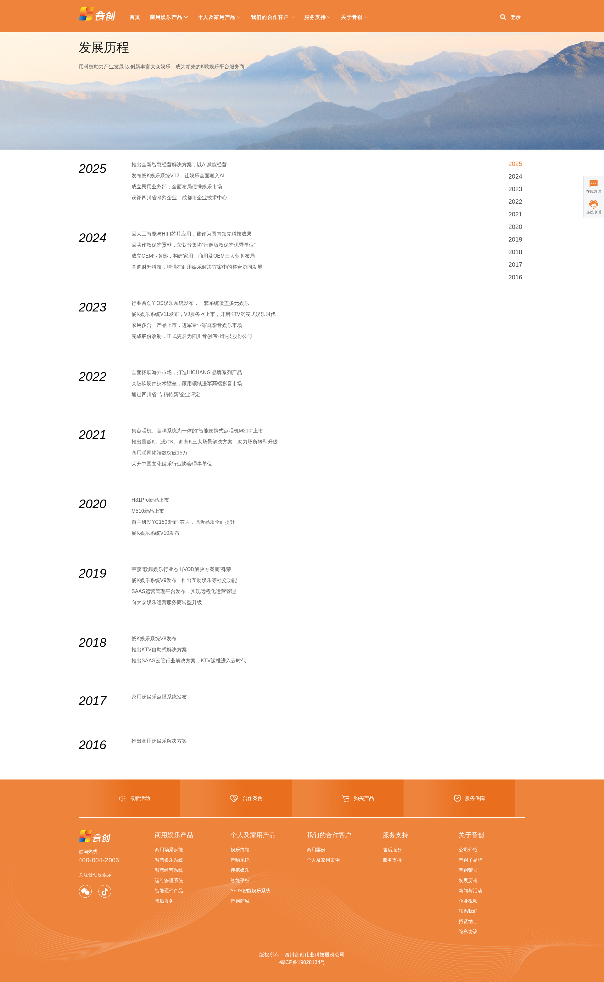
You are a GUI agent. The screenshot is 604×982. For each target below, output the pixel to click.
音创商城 (240, 901)
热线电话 (593, 212)
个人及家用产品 (217, 17)
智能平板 (240, 880)
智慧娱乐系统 (169, 860)
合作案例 (252, 798)
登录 (516, 17)
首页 (135, 17)
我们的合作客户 (270, 17)
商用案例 (316, 849)
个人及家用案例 (323, 860)
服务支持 (315, 17)
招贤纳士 (468, 921)
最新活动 (139, 798)
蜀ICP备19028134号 (302, 962)
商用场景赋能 (169, 849)
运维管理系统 (169, 880)
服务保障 (474, 798)
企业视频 (468, 901)
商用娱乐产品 (166, 17)
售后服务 (164, 901)
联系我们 (468, 911)
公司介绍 (468, 849)
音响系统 (240, 860)
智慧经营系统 (169, 870)
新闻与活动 (470, 890)
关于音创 (352, 17)
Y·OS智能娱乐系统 (251, 890)
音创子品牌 (470, 860)
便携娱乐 (240, 870)
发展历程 (468, 880)
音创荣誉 (468, 870)
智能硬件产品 (169, 890)
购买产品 (363, 798)
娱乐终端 (240, 849)
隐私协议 (468, 931)
